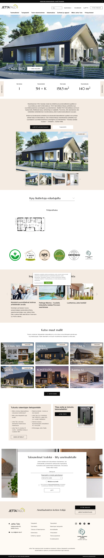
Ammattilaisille (77, 7)
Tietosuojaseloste (55, 536)
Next (80, 179)
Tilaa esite (62, 127)
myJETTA (85, 7)
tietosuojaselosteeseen (53, 484)
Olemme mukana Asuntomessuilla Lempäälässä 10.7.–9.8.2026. (40, 423)
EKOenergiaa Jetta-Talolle (39, 428)
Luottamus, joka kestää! (76, 303)
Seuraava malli (102, 89)
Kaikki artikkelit (18, 437)
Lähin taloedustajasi (85, 512)
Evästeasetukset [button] (38, 283)
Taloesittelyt (53, 523)
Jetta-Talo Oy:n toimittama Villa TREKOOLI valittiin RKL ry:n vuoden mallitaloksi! (39, 417)
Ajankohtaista (67, 7)
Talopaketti (34, 523)
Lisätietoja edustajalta (40, 127)
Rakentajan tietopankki (56, 526)
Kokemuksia (34, 532)
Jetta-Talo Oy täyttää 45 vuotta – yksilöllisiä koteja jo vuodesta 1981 (20, 429)
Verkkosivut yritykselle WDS (89, 556)
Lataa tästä (63, 414)
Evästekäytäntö (54, 539)
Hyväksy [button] (48, 283)
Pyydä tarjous (96, 7)
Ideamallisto (17, 17)
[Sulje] (102, 1)
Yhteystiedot (53, 532)
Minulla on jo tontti (53, 481)
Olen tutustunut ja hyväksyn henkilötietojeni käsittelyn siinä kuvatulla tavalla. (53, 485)
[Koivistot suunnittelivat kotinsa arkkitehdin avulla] (24, 292)
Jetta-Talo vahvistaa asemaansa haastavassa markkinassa (19, 423)
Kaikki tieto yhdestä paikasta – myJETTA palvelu (52, 1)
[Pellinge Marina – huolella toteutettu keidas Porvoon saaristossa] (52, 292)
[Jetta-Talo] (10, 6)
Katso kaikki (53, 393)
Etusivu (11, 17)
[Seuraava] (97, 294)
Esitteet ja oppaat (36, 536)
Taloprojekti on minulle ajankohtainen (52, 475)
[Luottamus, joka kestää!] (80, 292)
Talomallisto (34, 526)
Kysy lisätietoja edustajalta (45, 198)
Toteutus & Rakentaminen (38, 529)
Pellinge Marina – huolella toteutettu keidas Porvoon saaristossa (49, 305)
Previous (24, 179)
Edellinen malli (1, 89)
